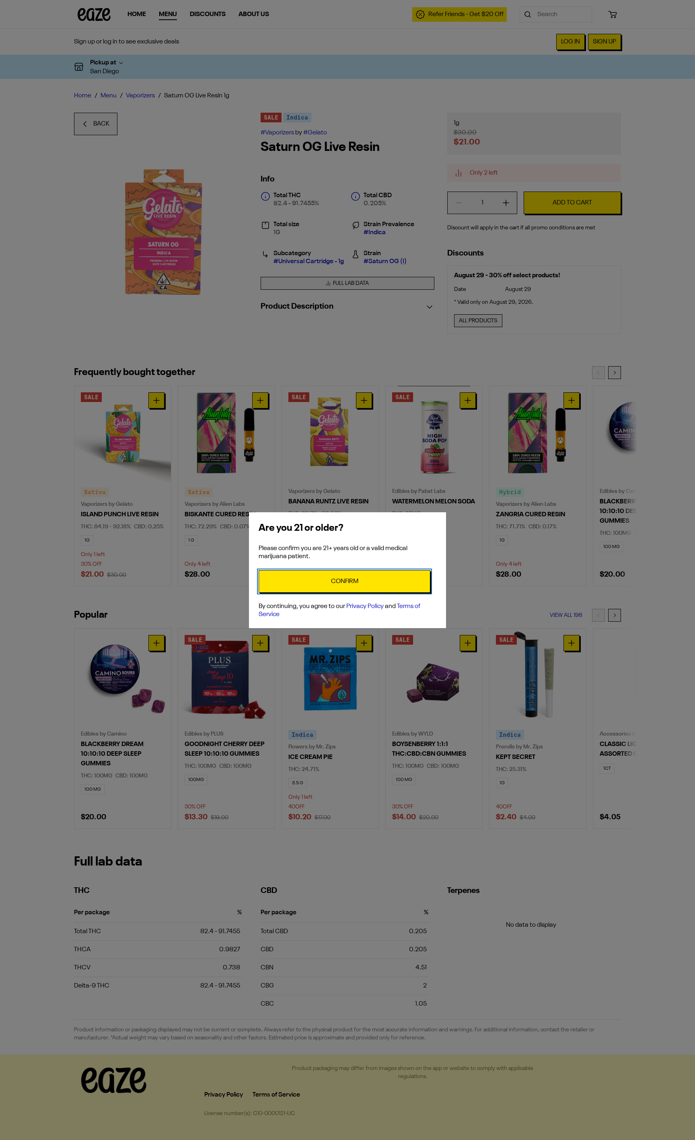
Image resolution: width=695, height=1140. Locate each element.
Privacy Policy (365, 606)
